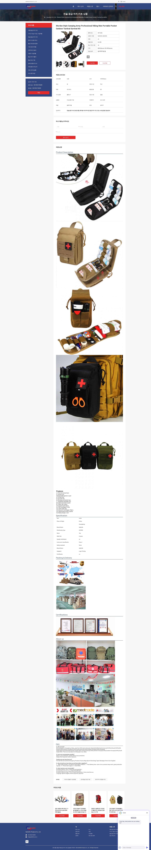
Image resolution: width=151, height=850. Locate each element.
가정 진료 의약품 (32, 46)
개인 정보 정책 (92, 835)
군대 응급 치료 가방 (85, 779)
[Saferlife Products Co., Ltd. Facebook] (118, 1)
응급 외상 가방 (31, 60)
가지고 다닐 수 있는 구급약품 (35, 33)
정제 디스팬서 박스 (32, 40)
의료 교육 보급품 (32, 70)
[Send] (147, 847)
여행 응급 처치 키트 (33, 30)
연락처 (77, 835)
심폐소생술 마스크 (32, 63)
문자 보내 (65, 137)
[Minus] (147, 813)
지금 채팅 (92, 63)
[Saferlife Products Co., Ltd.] (30, 6)
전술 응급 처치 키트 (51, 17)
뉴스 (89, 829)
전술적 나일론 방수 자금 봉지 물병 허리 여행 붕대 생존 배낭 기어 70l (98, 810)
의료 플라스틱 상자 (32, 66)
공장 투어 (78, 831)
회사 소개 (78, 829)
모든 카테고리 (112, 835)
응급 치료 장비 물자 (33, 43)
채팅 (39, 92)
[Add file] (120, 847)
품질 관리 (78, 833)
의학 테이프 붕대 (32, 50)
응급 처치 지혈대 (32, 56)
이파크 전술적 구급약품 (70, 779)
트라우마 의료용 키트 (100, 779)
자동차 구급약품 (32, 53)
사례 (89, 831)
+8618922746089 (37, 85)
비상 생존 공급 (31, 73)
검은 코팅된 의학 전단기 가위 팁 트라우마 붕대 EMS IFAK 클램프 (61, 810)
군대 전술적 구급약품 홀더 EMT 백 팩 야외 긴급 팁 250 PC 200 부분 (116, 810)
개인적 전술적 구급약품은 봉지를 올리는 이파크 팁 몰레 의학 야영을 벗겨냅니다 (79, 810)
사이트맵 (90, 833)
